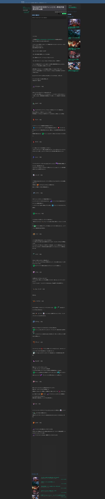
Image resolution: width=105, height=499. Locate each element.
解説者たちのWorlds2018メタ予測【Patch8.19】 (46, 39)
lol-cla (34, 2)
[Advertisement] (49, 27)
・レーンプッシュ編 (26, 11)
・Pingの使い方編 (25, 12)
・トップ (23, 6)
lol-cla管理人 (73, 7)
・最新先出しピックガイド (26, 7)
